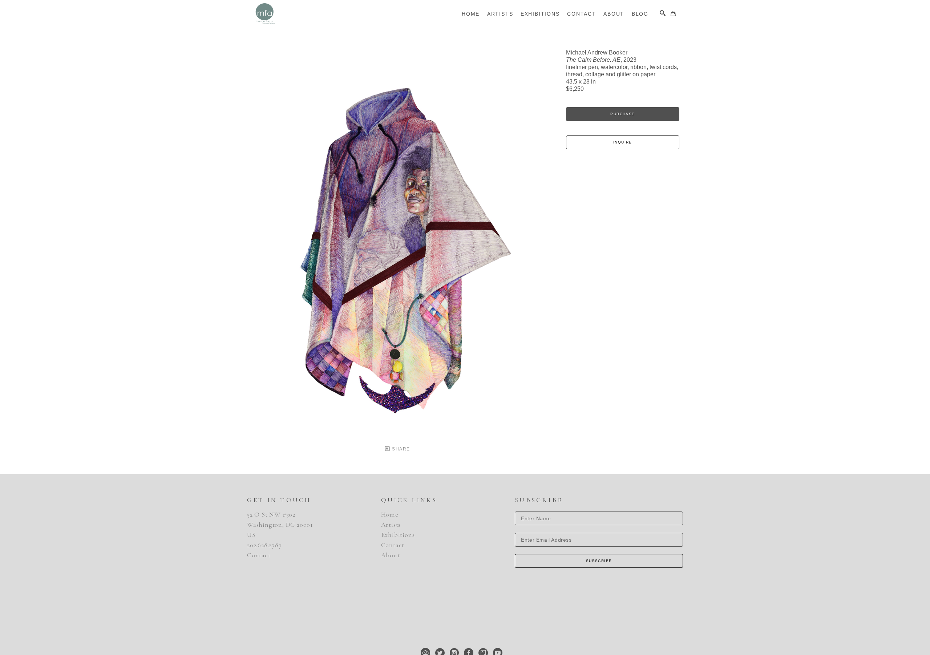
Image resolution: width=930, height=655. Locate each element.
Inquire (622, 142)
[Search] (663, 13)
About (390, 555)
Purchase (622, 114)
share (400, 449)
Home (390, 514)
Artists (391, 524)
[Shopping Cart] (673, 13)
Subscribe (599, 561)
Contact (259, 555)
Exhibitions (398, 534)
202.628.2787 (264, 545)
